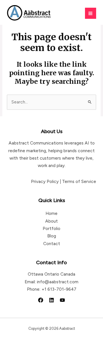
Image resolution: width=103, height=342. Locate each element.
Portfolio (51, 228)
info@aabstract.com (57, 281)
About (51, 221)
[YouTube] (62, 300)
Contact (51, 243)
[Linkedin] (51, 300)
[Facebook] (40, 300)
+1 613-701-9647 (58, 289)
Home (51, 213)
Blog (51, 236)
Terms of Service (79, 181)
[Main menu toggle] (90, 13)
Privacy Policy (45, 181)
